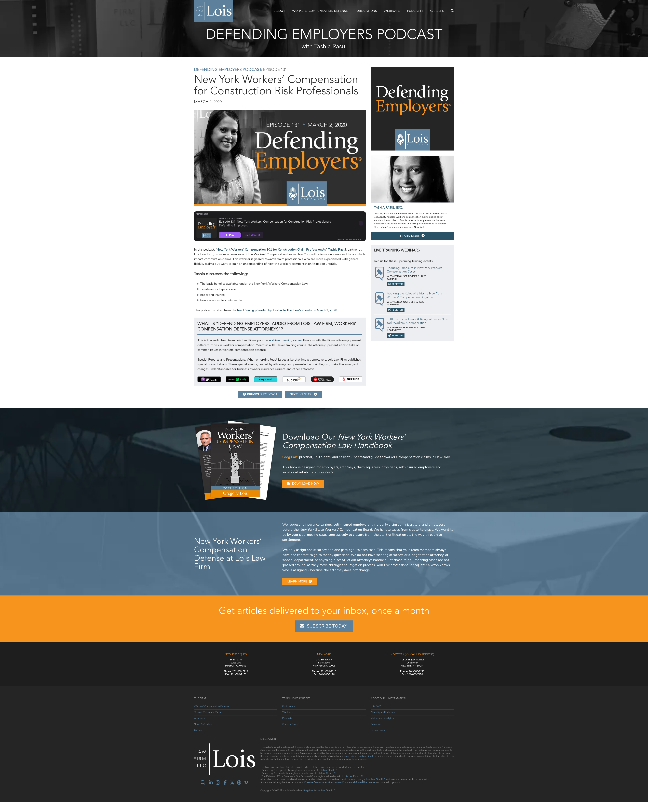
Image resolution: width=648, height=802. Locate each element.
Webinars (392, 11)
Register (397, 284)
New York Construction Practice (420, 213)
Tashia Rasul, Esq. (388, 207)
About (279, 11)
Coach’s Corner (290, 724)
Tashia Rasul (337, 250)
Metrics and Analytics (382, 718)
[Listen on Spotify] (237, 379)
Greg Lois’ (290, 457)
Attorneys (199, 718)
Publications (366, 11)
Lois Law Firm (272, 767)
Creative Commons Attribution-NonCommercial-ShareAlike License (339, 782)
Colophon (376, 724)
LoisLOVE (376, 706)
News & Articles (203, 724)
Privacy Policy (378, 730)
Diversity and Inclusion (383, 712)
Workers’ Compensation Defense (320, 11)
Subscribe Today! (327, 626)
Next (301, 394)
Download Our (343, 441)
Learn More (410, 236)
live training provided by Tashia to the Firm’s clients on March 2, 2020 (287, 310)
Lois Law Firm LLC (366, 755)
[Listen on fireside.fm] (350, 379)
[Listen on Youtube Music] (322, 379)
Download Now (305, 484)
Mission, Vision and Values (208, 712)
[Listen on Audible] (294, 379)
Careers (437, 11)
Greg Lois (349, 755)
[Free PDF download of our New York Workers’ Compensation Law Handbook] (235, 460)
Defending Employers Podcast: (228, 69)
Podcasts (415, 11)
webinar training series (285, 340)
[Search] (452, 11)
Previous (262, 394)
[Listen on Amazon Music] (265, 379)
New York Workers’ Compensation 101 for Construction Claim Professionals (271, 250)
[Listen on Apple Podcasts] (209, 379)
